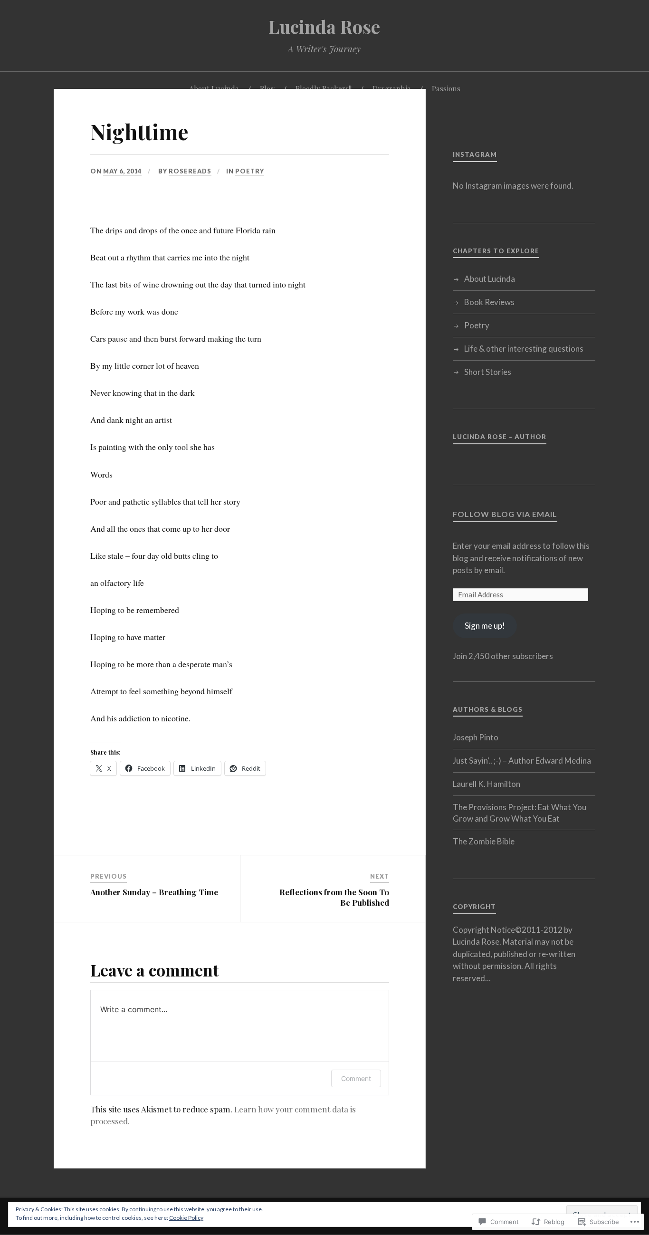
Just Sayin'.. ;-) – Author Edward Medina (522, 761)
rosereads (190, 171)
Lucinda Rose (324, 26)
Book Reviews (489, 302)
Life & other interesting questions (523, 349)
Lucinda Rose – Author (499, 436)
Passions (446, 88)
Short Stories (487, 372)
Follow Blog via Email (505, 513)
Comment (356, 1078)
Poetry (249, 171)
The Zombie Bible (484, 841)
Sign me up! (485, 626)
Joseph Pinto (475, 737)
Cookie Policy (186, 1217)
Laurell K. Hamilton (486, 784)
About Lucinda (489, 279)
